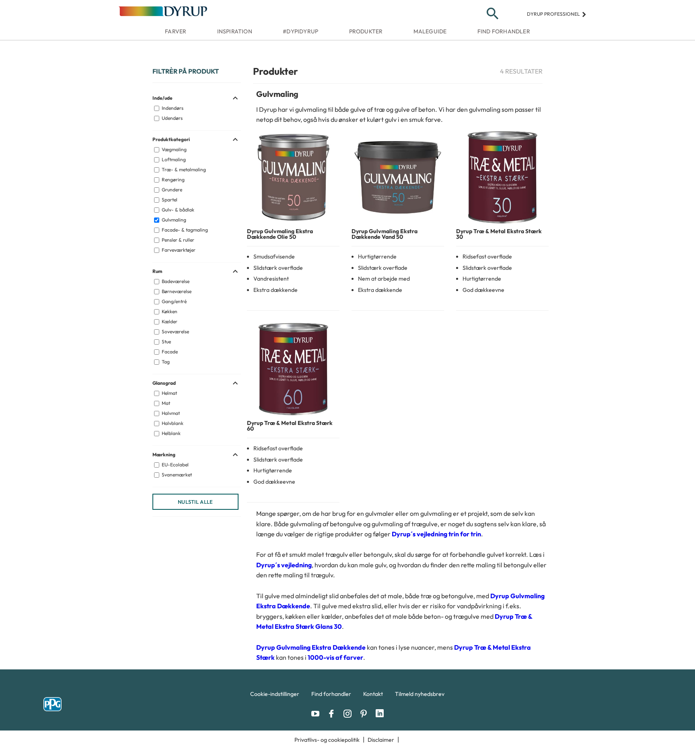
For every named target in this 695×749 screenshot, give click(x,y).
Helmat (168, 393)
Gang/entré (173, 301)
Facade (169, 352)
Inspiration (234, 31)
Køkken (168, 311)
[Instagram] (349, 714)
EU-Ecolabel (174, 465)
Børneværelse (175, 291)
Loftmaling (173, 159)
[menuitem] (274, 696)
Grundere (171, 190)
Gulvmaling (173, 220)
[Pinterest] (366, 714)
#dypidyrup (300, 31)
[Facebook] (333, 714)
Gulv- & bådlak (177, 210)
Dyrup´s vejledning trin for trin (436, 534)
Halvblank (171, 423)
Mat (165, 403)
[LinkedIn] (380, 714)
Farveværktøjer (177, 250)
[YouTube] (317, 714)
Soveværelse (174, 331)
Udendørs (171, 118)
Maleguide (430, 31)
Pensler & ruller (177, 240)
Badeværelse (174, 281)
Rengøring (172, 179)
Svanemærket (176, 475)
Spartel (168, 200)
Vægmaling (173, 149)
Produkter (366, 31)
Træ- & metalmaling (183, 169)
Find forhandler (503, 31)
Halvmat (170, 413)
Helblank (170, 433)
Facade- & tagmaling (184, 230)
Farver (175, 31)
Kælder (168, 321)
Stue (165, 342)
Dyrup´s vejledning (284, 565)
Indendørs (171, 108)
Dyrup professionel (557, 14)
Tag (165, 362)
